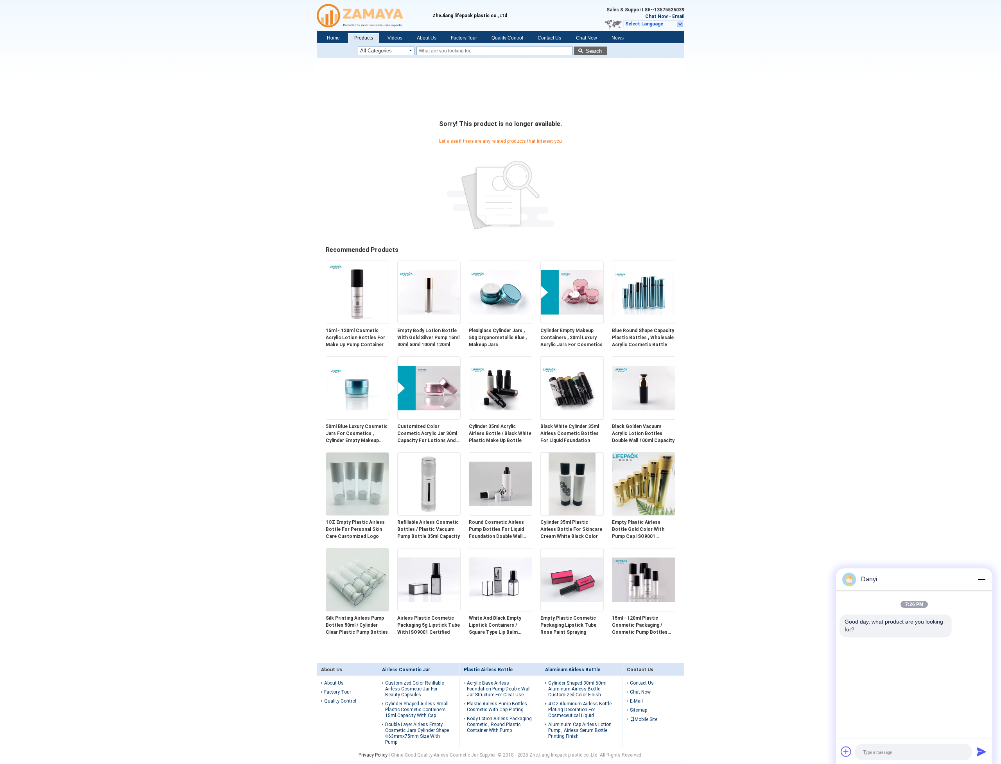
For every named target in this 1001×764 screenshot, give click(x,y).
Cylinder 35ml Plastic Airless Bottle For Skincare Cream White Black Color (571, 529)
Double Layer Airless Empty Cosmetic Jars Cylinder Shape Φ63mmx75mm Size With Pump (417, 733)
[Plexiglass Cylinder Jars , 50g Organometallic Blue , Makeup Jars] (500, 322)
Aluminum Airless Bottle (572, 669)
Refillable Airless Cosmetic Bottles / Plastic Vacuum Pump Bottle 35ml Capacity (428, 529)
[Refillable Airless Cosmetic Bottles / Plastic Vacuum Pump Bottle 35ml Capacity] (429, 513)
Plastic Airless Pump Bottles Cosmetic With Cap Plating (497, 706)
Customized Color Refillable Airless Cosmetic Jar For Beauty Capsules (414, 688)
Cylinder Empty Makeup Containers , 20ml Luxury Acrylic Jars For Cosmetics (571, 337)
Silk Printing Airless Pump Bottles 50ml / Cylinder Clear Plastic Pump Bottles (357, 625)
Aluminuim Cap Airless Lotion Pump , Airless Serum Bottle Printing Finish (580, 730)
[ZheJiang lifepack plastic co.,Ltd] (374, 15)
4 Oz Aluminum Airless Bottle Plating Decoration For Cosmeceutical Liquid (580, 709)
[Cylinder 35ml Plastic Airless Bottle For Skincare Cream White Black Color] (572, 513)
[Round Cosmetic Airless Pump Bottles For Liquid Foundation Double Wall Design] (500, 513)
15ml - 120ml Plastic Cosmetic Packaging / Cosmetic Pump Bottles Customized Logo (639, 625)
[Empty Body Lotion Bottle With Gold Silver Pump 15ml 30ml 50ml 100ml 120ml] (429, 322)
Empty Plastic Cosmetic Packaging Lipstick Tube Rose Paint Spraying (568, 625)
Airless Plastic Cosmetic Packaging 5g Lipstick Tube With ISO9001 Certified (428, 625)
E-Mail (636, 701)
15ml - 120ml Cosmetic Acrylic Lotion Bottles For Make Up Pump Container (355, 337)
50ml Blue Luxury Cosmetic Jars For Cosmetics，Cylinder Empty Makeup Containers (356, 434)
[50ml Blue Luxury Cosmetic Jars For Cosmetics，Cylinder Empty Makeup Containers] (357, 418)
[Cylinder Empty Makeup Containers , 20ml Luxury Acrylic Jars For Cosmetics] (572, 322)
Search (594, 51)
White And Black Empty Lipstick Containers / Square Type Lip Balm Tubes (495, 625)
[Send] (981, 751)
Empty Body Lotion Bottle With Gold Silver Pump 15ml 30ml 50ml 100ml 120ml (428, 337)
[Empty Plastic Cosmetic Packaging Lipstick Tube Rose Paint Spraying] (572, 609)
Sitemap (638, 710)
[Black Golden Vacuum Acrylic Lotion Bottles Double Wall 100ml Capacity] (643, 418)
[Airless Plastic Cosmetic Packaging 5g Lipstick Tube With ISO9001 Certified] (429, 609)
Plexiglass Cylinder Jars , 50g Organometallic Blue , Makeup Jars (498, 337)
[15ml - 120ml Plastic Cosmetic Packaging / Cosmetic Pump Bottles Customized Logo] (643, 609)
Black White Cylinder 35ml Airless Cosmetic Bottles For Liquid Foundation (569, 433)
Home (333, 38)
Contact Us (549, 38)
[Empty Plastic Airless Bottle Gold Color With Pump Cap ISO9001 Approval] (643, 513)
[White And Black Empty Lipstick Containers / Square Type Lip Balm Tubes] (500, 609)
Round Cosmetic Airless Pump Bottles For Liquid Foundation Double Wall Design (496, 530)
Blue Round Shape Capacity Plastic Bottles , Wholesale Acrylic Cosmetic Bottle (643, 337)
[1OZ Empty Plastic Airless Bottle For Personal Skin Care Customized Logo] (357, 513)
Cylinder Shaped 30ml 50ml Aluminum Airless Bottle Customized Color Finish (577, 688)
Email (678, 16)
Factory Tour (464, 38)
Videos (394, 38)
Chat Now (656, 16)
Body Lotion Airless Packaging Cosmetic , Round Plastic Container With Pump (499, 724)
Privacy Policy (373, 755)
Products (363, 38)
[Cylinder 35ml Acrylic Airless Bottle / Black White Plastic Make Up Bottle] (500, 418)
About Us (426, 38)
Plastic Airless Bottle (488, 669)
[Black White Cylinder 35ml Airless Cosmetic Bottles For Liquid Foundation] (572, 418)
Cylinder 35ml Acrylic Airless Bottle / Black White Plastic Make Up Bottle (500, 433)
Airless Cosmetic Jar (406, 669)
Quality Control (507, 38)
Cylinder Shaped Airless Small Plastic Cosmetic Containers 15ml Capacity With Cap (416, 709)
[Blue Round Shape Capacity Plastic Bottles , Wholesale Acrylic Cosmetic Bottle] (643, 322)
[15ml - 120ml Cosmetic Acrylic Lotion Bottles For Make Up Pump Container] (357, 322)
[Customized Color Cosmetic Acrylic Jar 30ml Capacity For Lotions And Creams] (429, 418)
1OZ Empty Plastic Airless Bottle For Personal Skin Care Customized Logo (355, 529)
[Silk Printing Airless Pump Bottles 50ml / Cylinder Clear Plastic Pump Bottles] (357, 609)
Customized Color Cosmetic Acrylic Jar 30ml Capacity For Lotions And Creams (427, 434)
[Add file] (846, 751)
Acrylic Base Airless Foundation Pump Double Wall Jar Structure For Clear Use (499, 688)
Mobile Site (646, 719)
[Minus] (981, 579)
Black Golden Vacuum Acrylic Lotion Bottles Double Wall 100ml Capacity (643, 433)
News (618, 38)
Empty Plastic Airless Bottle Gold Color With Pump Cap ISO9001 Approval (638, 530)
